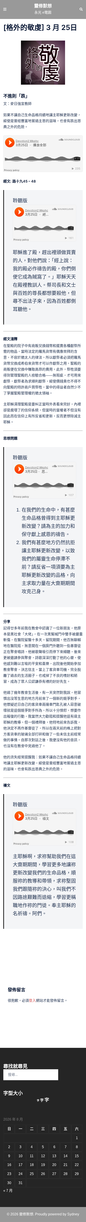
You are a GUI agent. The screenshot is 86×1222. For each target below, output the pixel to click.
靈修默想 (43, 6)
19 (43, 1165)
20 (54, 1165)
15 (77, 1156)
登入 (32, 1000)
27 (54, 1174)
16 (9, 1165)
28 (65, 1174)
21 (65, 1165)
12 (43, 1156)
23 (9, 1174)
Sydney (73, 1214)
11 (32, 1156)
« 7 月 (8, 1190)
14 (65, 1156)
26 (43, 1174)
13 (54, 1156)
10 (20, 1156)
